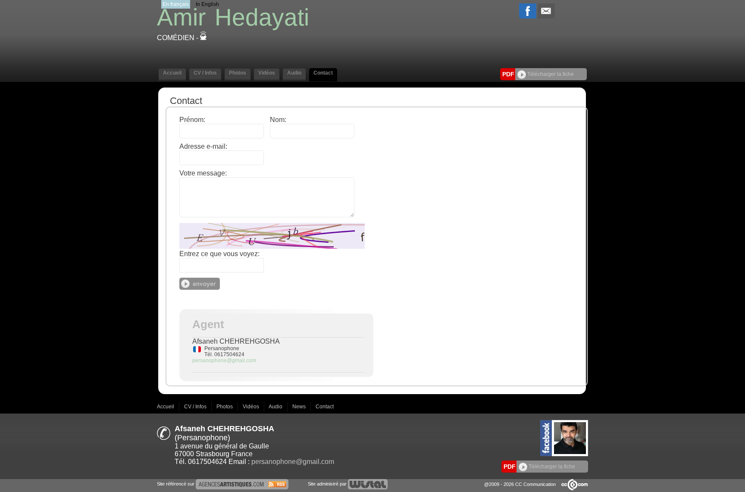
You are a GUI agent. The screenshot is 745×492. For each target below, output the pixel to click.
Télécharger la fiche (550, 74)
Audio (276, 407)
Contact (325, 407)
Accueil (166, 407)
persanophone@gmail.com (224, 360)
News (299, 407)
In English (207, 4)
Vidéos (251, 407)
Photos (225, 407)
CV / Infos (196, 407)
